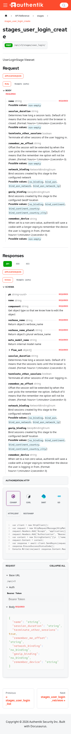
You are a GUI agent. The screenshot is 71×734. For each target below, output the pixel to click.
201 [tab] (7, 263)
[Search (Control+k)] (64, 5)
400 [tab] (17, 263)
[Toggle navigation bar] (5, 5)
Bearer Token (14, 593)
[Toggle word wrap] (55, 525)
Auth (12, 587)
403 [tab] (27, 263)
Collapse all (57, 566)
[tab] (7, 84)
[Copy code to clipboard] (61, 525)
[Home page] (6, 15)
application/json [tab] (13, 76)
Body (17, 606)
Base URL (14, 575)
